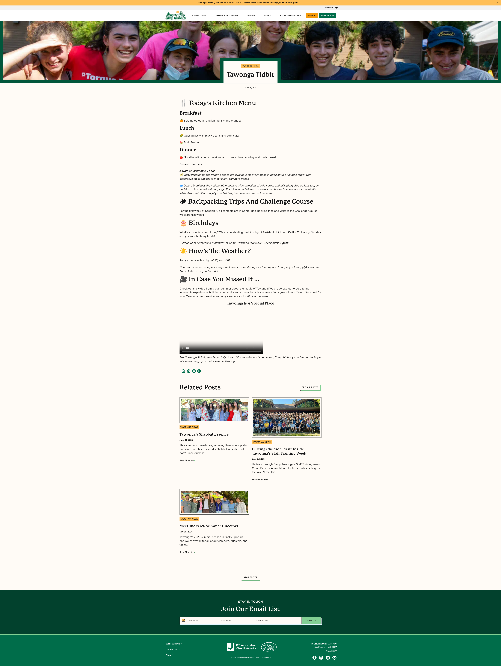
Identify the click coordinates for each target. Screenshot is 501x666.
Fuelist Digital (266, 657)
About (250, 15)
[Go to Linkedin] (328, 658)
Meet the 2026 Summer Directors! (210, 526)
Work (266, 15)
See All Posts (310, 387)
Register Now (327, 15)
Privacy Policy (254, 657)
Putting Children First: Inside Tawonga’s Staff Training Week (279, 451)
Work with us (173, 643)
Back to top (250, 577)
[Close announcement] (497, 2)
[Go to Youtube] (334, 658)
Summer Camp (198, 15)
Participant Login (331, 8)
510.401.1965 (331, 651)
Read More (185, 461)
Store (169, 655)
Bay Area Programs (289, 15)
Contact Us (172, 649)
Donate (311, 15)
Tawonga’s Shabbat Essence (204, 434)
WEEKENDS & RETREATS (226, 15)
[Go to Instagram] (321, 658)
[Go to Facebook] (314, 658)
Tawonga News (251, 66)
